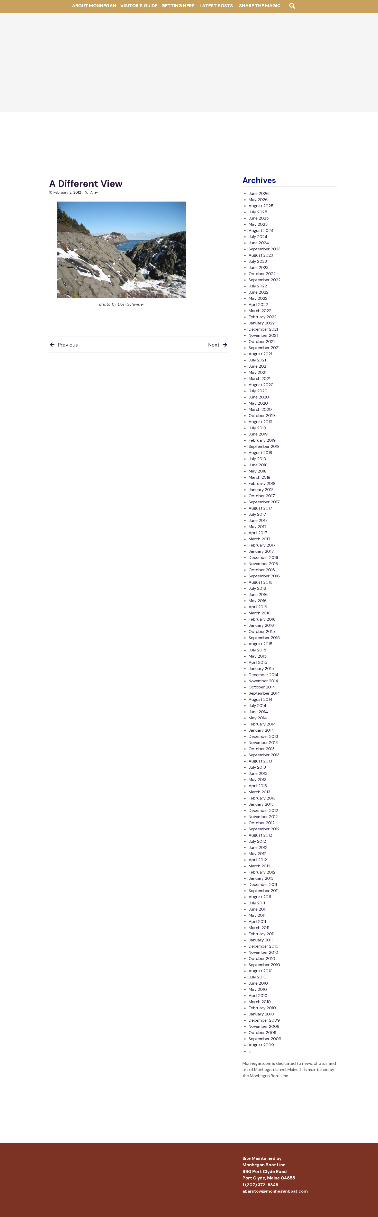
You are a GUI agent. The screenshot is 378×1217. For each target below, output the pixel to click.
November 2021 (263, 335)
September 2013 (264, 755)
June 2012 (258, 847)
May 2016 (258, 600)
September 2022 (265, 280)
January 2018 (261, 489)
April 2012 (258, 859)
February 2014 (262, 724)
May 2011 (257, 915)
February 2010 (262, 1008)
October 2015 (262, 631)
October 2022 (262, 273)
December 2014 (263, 674)
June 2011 (257, 909)
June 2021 (258, 366)
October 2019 (262, 415)
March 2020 (260, 409)
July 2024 (258, 236)
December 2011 (263, 884)
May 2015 (258, 656)
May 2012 (257, 853)
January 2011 (261, 940)
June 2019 (258, 434)
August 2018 (260, 452)
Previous (68, 344)
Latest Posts (216, 6)
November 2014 (263, 681)
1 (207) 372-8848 (260, 1184)
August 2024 (261, 230)
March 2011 (259, 927)
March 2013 (259, 792)
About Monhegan (94, 6)
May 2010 (258, 989)
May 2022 (258, 298)
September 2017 (264, 502)
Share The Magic (260, 6)
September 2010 (264, 964)
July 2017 (257, 514)
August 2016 (260, 582)
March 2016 (260, 613)
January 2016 (261, 625)
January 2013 (261, 804)
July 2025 (258, 212)
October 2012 (262, 822)
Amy (94, 192)
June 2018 (258, 465)
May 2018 (257, 471)
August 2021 (260, 354)
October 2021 (262, 341)
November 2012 (263, 816)
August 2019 (260, 421)
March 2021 (259, 378)
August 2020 (261, 384)
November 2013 (263, 742)
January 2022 (262, 323)
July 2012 (257, 841)
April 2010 (258, 995)
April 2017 (258, 532)
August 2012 (260, 835)
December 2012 (263, 810)
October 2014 (262, 687)
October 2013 (262, 748)
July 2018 (257, 458)
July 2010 (257, 977)
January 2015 (261, 668)
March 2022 (260, 310)
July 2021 (257, 360)
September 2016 (264, 576)
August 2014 (261, 699)
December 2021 (263, 329)
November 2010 (263, 952)
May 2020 (258, 403)
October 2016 (262, 570)
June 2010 (258, 983)
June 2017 (258, 520)
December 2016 (263, 557)
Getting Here (177, 6)
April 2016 (258, 607)
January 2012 (261, 878)
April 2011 (257, 921)
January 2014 (261, 730)
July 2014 (257, 705)
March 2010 (260, 1001)
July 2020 (258, 391)
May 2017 (258, 526)
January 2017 (261, 551)
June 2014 (258, 711)
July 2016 (257, 588)
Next (213, 344)
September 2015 (264, 637)
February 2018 (262, 483)
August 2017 (260, 508)
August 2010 (261, 971)
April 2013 (258, 785)
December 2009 (264, 1020)
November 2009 (264, 1026)
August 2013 (260, 761)
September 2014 (264, 693)
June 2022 (258, 292)
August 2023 (261, 255)
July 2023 (258, 261)
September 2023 (265, 249)
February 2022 (262, 317)
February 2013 (262, 798)
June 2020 (259, 397)
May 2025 (258, 224)
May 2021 (257, 372)
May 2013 (257, 779)
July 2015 (257, 650)
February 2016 (262, 619)
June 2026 (259, 193)
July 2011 (257, 903)
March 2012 (259, 866)
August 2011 (260, 897)
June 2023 (258, 267)
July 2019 (257, 428)
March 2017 (260, 539)
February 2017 (262, 545)
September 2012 (264, 829)
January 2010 (261, 1014)
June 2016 (258, 594)
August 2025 (261, 205)
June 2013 (258, 773)
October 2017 (262, 495)
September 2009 (265, 1038)
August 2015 (260, 644)
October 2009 (262, 1032)
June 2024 (259, 243)
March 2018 (259, 477)
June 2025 (259, 218)
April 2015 (258, 662)
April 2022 (258, 304)
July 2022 (258, 286)
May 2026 (258, 199)
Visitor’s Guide (138, 6)
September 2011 (263, 890)
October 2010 (262, 958)
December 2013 (263, 736)
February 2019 (262, 440)
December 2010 (263, 946)
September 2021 (264, 347)
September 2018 (264, 446)
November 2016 (263, 563)
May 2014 (258, 718)
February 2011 (261, 934)
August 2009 (261, 1045)
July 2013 (257, 767)
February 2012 (262, 872)
